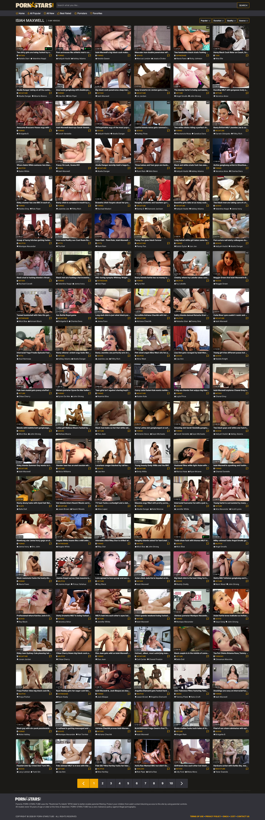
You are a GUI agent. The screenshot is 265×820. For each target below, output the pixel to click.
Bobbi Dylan (181, 246)
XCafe (21, 506)
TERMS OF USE (197, 816)
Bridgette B (24, 133)
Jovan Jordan (25, 659)
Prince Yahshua (79, 584)
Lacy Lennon (24, 772)
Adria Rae (152, 772)
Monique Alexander (27, 246)
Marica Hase (181, 471)
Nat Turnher (83, 734)
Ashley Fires (142, 133)
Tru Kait (61, 246)
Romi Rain (141, 171)
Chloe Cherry (24, 396)
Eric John (36, 546)
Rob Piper (72, 96)
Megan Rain (181, 734)
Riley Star (101, 546)
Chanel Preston (155, 659)
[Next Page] (182, 783)
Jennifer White (182, 509)
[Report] (50, 55)
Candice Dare (200, 133)
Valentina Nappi (39, 58)
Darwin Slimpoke (222, 133)
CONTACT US (243, 816)
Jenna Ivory (237, 209)
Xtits (60, 243)
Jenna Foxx (102, 321)
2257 (232, 816)
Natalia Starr (24, 58)
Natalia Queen (103, 58)
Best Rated (65, 13)
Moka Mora (192, 772)
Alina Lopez (102, 509)
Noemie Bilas (103, 396)
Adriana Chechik (144, 321)
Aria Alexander (222, 509)
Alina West (141, 359)
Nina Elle (219, 58)
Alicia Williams (64, 471)
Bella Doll (23, 509)
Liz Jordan (141, 96)
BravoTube (220, 769)
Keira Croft (195, 697)
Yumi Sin (36, 772)
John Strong (195, 96)
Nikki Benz (153, 171)
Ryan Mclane (195, 471)
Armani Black (36, 321)
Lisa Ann (61, 96)
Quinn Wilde (24, 171)
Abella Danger (25, 96)
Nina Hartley (102, 772)
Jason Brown (63, 509)
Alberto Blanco (40, 96)
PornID (61, 55)
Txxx (217, 55)
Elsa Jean (101, 434)
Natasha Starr (182, 321)
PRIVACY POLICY (213, 816)
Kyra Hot (140, 284)
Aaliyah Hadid (64, 58)
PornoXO (219, 656)
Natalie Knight (221, 359)
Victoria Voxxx (143, 434)
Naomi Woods (78, 509)
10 (171, 783)
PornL (60, 168)
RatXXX (21, 55)
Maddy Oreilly (182, 584)
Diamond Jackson (155, 209)
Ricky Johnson (195, 58)
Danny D (140, 209)
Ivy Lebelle (181, 284)
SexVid (139, 55)
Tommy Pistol (182, 697)
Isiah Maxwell (103, 96)
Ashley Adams (79, 58)
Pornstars (82, 13)
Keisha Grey (24, 209)
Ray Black (101, 584)
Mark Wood (220, 584)
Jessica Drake (159, 58)
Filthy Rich (237, 133)
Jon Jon (193, 246)
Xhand (139, 731)
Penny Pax (141, 246)
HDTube (179, 93)
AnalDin (140, 769)
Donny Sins (196, 321)
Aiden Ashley (24, 734)
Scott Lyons (236, 509)
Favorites (97, 13)
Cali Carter (141, 659)
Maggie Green (221, 284)
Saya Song (220, 622)
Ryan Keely (63, 697)
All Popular (35, 13)
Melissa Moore (64, 434)
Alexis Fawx (181, 58)
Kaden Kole (142, 396)
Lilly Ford (180, 772)
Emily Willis (142, 471)
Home (21, 13)
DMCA (226, 816)
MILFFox (21, 168)
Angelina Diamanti (159, 697)
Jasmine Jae (63, 209)
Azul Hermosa (25, 359)
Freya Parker (24, 697)
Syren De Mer (64, 396)
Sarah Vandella (64, 133)
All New (50, 13)
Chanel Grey (220, 396)
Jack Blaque (102, 697)
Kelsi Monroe (157, 509)
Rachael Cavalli (25, 284)
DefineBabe (181, 55)
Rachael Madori (104, 209)
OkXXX (178, 694)
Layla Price (181, 396)
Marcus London (143, 58)
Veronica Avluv (221, 96)
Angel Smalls (181, 96)
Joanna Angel (64, 584)
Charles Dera (237, 171)
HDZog (218, 281)
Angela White (64, 546)
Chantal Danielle (222, 471)
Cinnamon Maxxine (223, 659)
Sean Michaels (158, 434)
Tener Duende (221, 772)
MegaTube (23, 93)
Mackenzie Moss (183, 133)
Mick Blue (23, 321)
